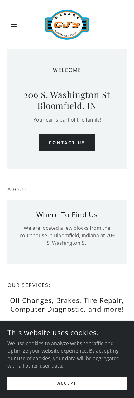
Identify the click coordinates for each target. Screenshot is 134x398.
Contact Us (67, 142)
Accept (66, 383)
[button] (16, 24)
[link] (67, 25)
